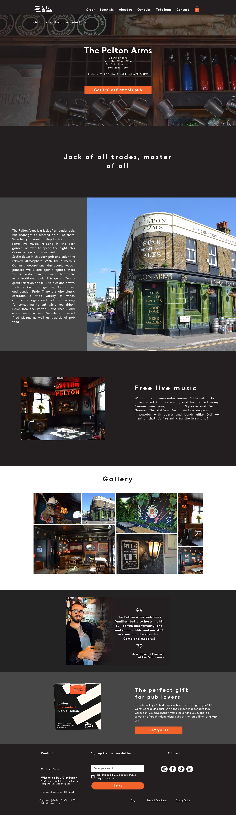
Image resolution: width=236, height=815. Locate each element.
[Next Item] (197, 533)
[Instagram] (164, 769)
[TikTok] (181, 769)
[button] (197, 9)
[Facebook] (172, 769)
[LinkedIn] (189, 769)
